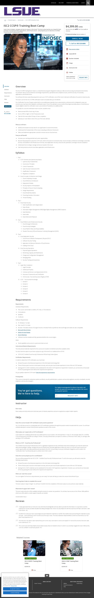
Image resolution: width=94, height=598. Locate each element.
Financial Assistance (68, 585)
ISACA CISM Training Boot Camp (70, 562)
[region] (15, 585)
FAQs (5, 99)
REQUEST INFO (83, 77)
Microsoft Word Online (24, 330)
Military (65, 583)
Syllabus (6, 89)
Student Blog (79, 583)
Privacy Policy (49, 594)
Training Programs (12, 20)
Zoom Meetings (22, 335)
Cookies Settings (15, 592)
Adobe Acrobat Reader (24, 332)
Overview (6, 86)
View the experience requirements (45, 372)
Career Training (37, 583)
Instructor (7, 96)
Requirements (8, 93)
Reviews (6, 102)
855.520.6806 (7, 113)
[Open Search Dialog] (88, 2)
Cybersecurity (20, 20)
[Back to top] (47, 581)
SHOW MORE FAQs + (21, 497)
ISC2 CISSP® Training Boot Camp (33, 562)
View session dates (74, 49)
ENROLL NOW (77, 38)
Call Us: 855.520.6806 (83, 20)
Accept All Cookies (15, 589)
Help (65, 586)
